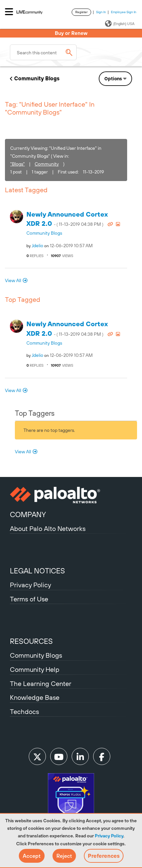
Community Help (34, 669)
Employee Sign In (123, 12)
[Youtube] (58, 756)
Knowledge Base (34, 697)
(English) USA (123, 24)
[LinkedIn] (80, 756)
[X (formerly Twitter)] (37, 756)
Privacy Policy (109, 835)
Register (81, 12)
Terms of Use (29, 599)
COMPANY (28, 514)
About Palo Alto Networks (48, 528)
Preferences (104, 856)
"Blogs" (17, 164)
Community (47, 164)
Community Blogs (36, 78)
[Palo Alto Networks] (71, 495)
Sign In (101, 12)
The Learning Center (40, 683)
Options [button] (113, 78)
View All (13, 280)
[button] (32, 856)
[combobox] (43, 52)
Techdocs (24, 711)
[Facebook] (101, 756)
